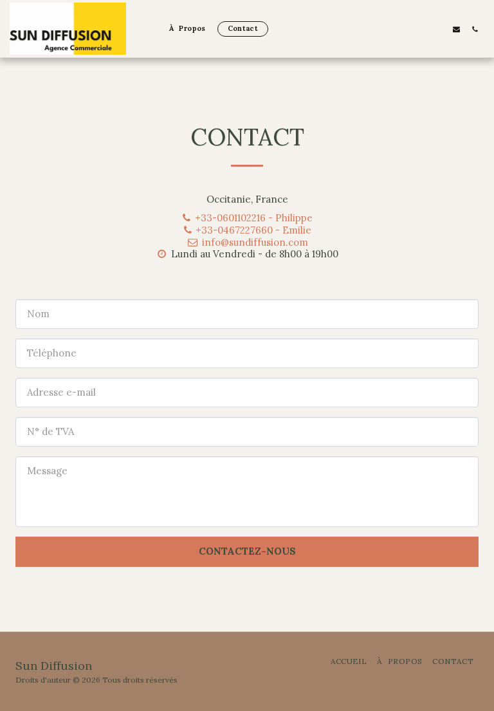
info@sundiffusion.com (254, 242)
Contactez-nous (247, 551)
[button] (456, 29)
